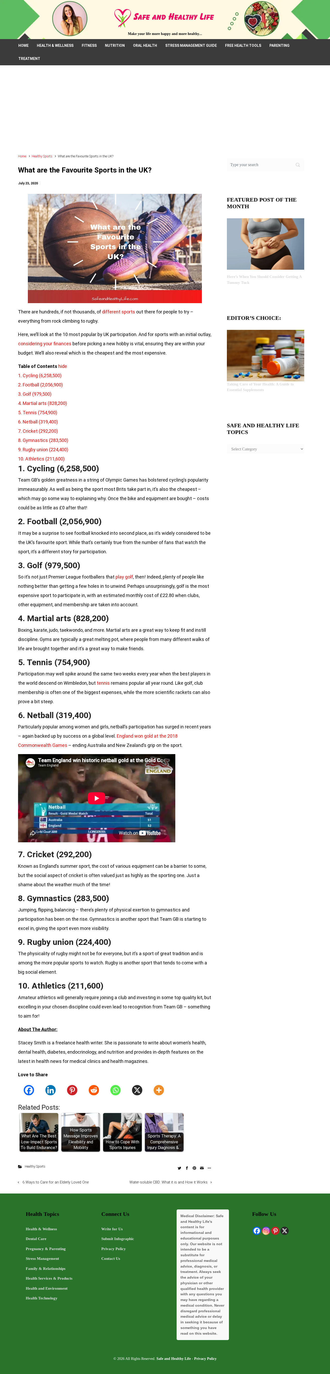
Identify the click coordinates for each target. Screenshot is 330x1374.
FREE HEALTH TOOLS (243, 45)
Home (22, 156)
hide (62, 366)
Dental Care (36, 1239)
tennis (103, 683)
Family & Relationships (45, 1269)
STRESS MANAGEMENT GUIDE (191, 45)
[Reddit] (94, 1090)
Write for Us (112, 1229)
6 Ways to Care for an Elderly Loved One (55, 1182)
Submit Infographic (117, 1239)
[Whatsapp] (115, 1090)
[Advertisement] (165, 112)
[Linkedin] (50, 1090)
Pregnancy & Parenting (46, 1249)
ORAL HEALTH (145, 45)
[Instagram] (266, 1231)
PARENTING (279, 45)
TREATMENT (29, 59)
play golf (124, 577)
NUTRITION (115, 45)
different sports (118, 311)
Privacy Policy (113, 1249)
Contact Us (110, 1259)
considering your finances (44, 343)
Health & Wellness (41, 1229)
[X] (137, 1090)
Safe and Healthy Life (173, 1359)
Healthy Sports (42, 156)
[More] (158, 1090)
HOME (23, 45)
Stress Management (42, 1259)
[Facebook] (29, 1090)
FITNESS (89, 45)
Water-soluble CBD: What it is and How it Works (168, 1182)
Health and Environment (47, 1288)
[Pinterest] (72, 1090)
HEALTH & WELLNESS (55, 45)
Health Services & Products (49, 1278)
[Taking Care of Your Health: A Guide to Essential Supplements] (265, 355)
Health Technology (41, 1298)
